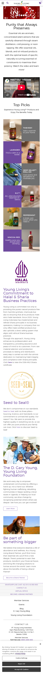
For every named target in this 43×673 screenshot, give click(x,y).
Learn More (10, 508)
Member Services (21, 600)
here (10, 362)
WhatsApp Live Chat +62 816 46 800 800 (21, 585)
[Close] (40, 644)
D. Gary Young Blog (21, 611)
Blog (21, 609)
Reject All (21, 664)
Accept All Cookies (21, 669)
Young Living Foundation (21, 615)
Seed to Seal (8, 411)
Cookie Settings (21, 658)
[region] (21, 657)
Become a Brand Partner (15, 578)
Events (21, 605)
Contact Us (22, 588)
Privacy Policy (20, 653)
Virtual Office (21, 591)
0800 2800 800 (27, 640)
